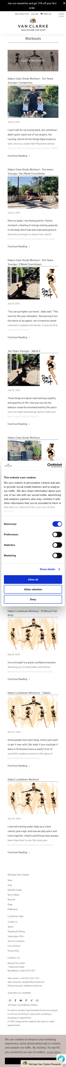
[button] (42, 1063)
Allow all (33, 579)
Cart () (46, 14)
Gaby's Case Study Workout (24, 437)
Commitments (14, 946)
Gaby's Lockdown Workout (23, 779)
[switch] (57, 534)
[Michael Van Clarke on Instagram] (10, 1000)
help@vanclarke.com (33, 985)
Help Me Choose (15, 890)
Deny (33, 599)
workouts (33, 38)
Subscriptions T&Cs (16, 936)
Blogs (10, 904)
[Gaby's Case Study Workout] (33, 457)
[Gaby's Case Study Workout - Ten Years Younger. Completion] (33, 102)
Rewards (11, 899)
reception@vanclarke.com (33, 982)
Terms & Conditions (16, 941)
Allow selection (33, 589)
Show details (47, 569)
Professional (13, 909)
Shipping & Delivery (16, 931)
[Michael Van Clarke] (33, 25)
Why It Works (13, 895)
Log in (34, 14)
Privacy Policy (13, 951)
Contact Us (12, 922)
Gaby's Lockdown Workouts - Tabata (29, 692)
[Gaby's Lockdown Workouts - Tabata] (33, 712)
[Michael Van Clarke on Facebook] (15, 1000)
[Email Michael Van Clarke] (37, 1000)
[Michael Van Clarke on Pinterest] (26, 1000)
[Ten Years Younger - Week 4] (33, 370)
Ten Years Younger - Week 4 (24, 350)
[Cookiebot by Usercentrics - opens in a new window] (47, 465)
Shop (10, 885)
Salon (10, 880)
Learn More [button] (53, 1052)
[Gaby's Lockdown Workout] (33, 798)
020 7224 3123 (22, 14)
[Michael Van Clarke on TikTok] (31, 1000)
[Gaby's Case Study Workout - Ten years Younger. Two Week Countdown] (33, 192)
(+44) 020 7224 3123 (29, 978)
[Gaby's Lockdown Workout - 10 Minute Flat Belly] (33, 634)
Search (11, 926)
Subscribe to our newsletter (19, 993)
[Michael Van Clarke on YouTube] (20, 1000)
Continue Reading (18, 155)
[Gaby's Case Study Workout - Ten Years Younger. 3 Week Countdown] (33, 283)
